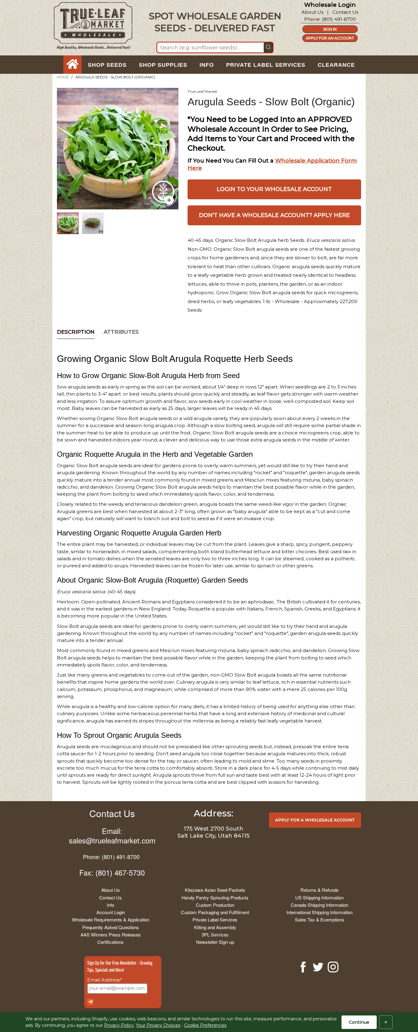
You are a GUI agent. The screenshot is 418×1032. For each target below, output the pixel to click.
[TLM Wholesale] (89, 27)
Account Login (110, 912)
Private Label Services (214, 919)
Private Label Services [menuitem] (265, 65)
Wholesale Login (330, 4)
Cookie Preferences (205, 1025)
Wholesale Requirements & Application (110, 919)
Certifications (110, 942)
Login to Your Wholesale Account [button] (274, 189)
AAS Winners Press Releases (110, 934)
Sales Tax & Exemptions (319, 919)
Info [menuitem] (207, 65)
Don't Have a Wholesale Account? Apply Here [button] (274, 215)
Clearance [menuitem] (336, 65)
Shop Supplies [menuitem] (163, 65)
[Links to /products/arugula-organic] (169, 200)
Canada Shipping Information (319, 905)
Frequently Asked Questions (110, 927)
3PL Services (215, 934)
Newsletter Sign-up (215, 942)
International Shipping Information (319, 912)
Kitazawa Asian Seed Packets (215, 890)
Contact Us (345, 12)
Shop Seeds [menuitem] (107, 65)
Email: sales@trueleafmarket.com (112, 835)
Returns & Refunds (319, 890)
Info (110, 905)
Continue (359, 1022)
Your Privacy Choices (158, 1025)
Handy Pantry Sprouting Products (214, 897)
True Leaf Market (202, 91)
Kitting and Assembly (215, 927)
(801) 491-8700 (339, 19)
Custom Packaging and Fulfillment (215, 912)
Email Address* (104, 980)
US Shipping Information (319, 897)
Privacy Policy (119, 1025)
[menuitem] (72, 64)
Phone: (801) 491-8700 (111, 857)
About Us (312, 12)
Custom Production (215, 905)
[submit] (268, 47)
